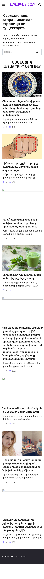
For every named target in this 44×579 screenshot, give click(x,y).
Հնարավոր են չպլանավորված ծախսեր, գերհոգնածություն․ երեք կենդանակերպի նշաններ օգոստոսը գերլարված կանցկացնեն (21, 108)
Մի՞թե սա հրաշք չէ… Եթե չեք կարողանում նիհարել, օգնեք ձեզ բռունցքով (20, 167)
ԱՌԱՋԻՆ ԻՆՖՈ (22, 4)
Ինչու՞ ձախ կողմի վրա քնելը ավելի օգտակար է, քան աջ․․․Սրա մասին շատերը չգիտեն (20, 223)
